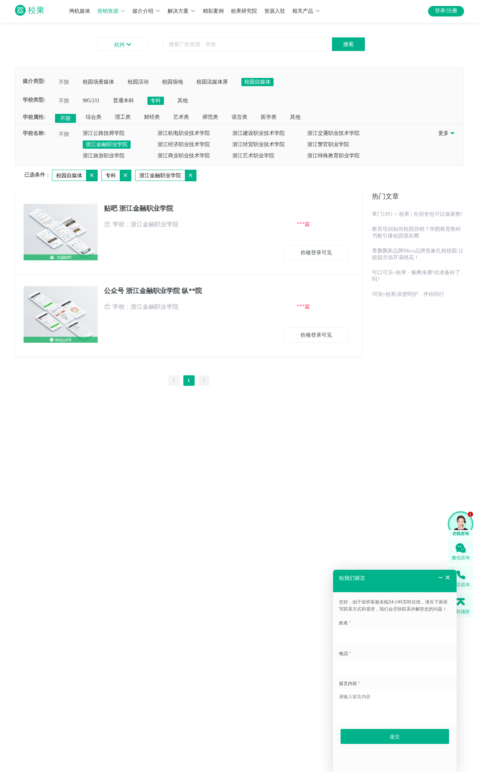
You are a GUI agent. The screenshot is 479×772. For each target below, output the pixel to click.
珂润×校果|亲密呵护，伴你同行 (408, 294)
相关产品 (302, 11)
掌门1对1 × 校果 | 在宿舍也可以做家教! (417, 214)
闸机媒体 (79, 11)
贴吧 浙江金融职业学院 (138, 208)
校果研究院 (244, 11)
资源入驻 (274, 11)
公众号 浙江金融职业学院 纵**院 (153, 290)
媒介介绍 (142, 11)
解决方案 (178, 11)
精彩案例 (213, 11)
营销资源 (107, 11)
